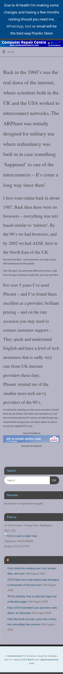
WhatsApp (14, 26)
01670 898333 (28, 659)
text (28, 26)
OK (53, 480)
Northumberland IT (15, 656)
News (13, 560)
